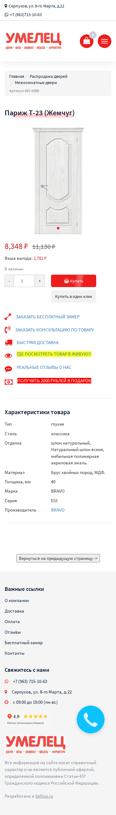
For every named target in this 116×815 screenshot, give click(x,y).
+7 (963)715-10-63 (26, 14)
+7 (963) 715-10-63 (30, 681)
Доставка (14, 611)
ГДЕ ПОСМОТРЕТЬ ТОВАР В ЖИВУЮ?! (54, 354)
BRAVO (58, 510)
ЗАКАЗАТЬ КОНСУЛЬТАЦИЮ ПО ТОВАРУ (54, 330)
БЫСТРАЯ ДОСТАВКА (37, 342)
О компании (17, 600)
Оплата (12, 621)
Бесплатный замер (24, 642)
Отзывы (13, 632)
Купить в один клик (73, 296)
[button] (58, 228)
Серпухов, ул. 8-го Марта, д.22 (36, 6)
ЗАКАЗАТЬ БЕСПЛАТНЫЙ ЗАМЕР (47, 317)
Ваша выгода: (18, 258)
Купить (76, 281)
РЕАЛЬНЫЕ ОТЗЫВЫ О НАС (44, 367)
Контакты (14, 653)
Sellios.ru (44, 796)
